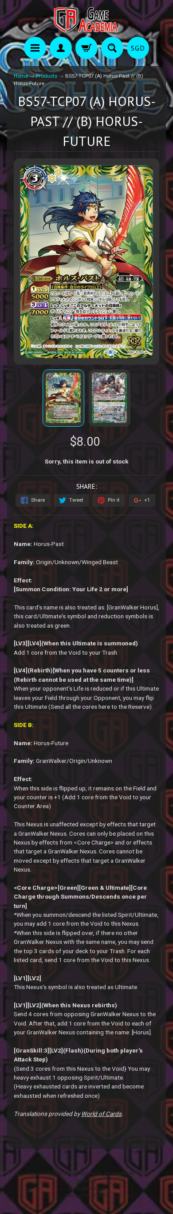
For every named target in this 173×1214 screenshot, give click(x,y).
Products (46, 76)
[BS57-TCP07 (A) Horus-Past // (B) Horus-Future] (63, 398)
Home (21, 76)
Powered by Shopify (86, 1195)
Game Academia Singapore (94, 1173)
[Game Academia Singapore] (86, 19)
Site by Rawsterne (86, 1188)
